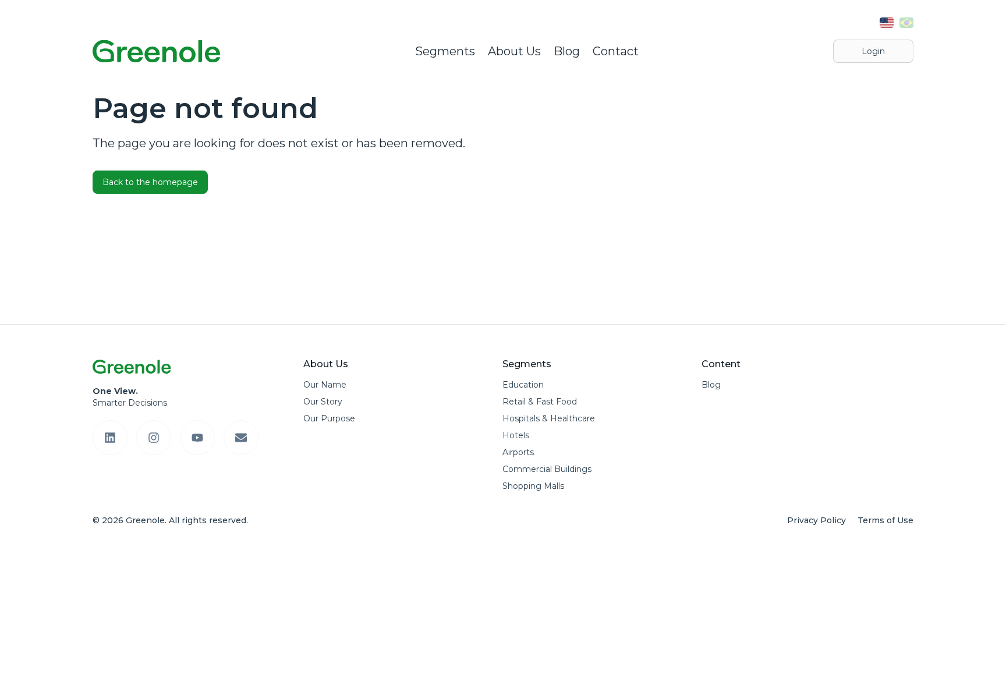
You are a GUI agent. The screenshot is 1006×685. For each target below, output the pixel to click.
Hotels (515, 435)
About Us (514, 51)
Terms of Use (885, 520)
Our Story (322, 401)
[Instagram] (153, 437)
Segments (445, 51)
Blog (567, 51)
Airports (518, 452)
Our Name (324, 384)
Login (873, 51)
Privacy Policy (816, 520)
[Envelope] (241, 437)
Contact (616, 51)
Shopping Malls (533, 486)
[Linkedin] (110, 437)
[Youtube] (197, 437)
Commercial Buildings (546, 469)
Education (523, 384)
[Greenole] (157, 51)
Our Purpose (329, 418)
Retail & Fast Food (539, 401)
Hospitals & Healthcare (548, 418)
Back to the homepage (150, 182)
